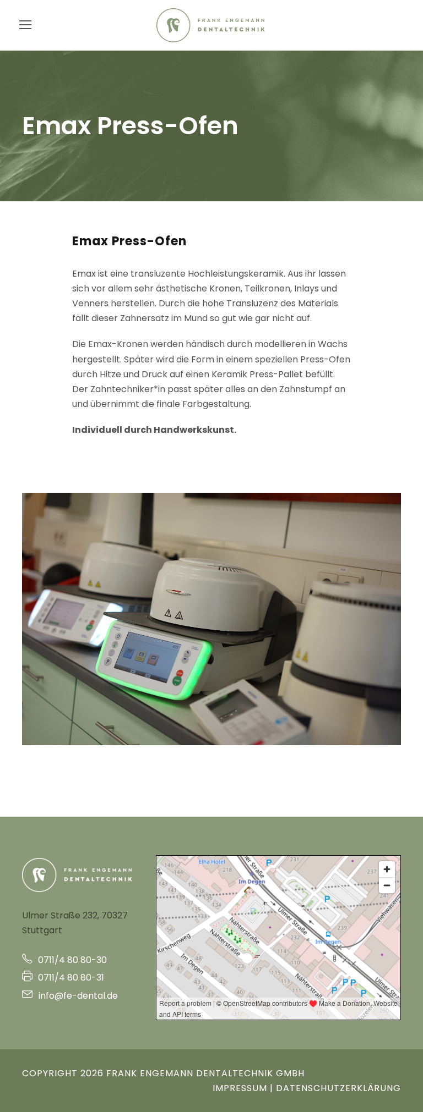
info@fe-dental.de (77, 995)
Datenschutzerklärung (338, 1088)
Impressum (240, 1088)
